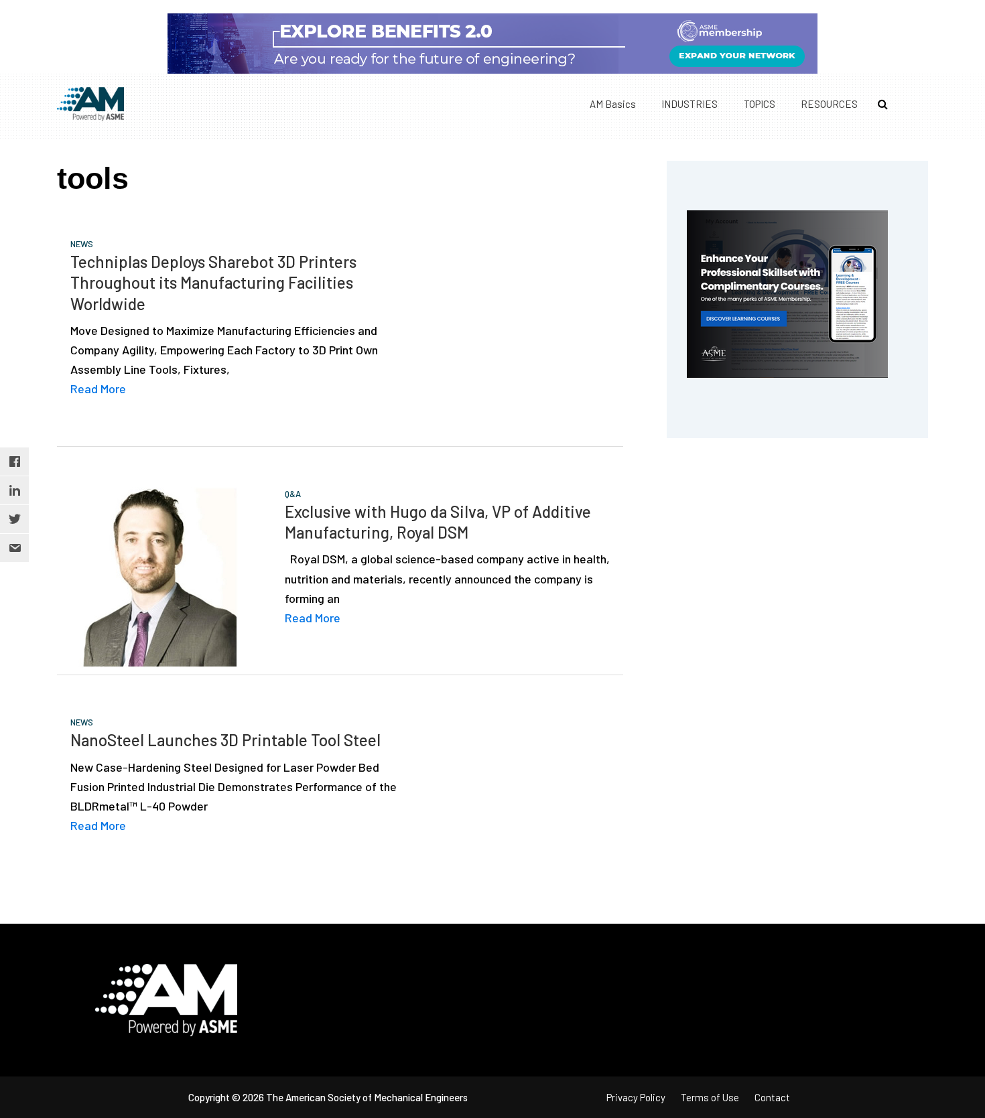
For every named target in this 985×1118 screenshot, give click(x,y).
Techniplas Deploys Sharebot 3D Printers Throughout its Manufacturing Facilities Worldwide (213, 282)
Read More (98, 388)
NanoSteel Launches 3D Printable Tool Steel (225, 740)
